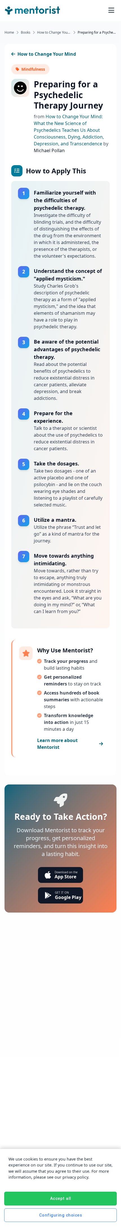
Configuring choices (60, 1215)
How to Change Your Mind (54, 32)
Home (9, 32)
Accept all (60, 1198)
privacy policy (75, 1177)
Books (25, 32)
